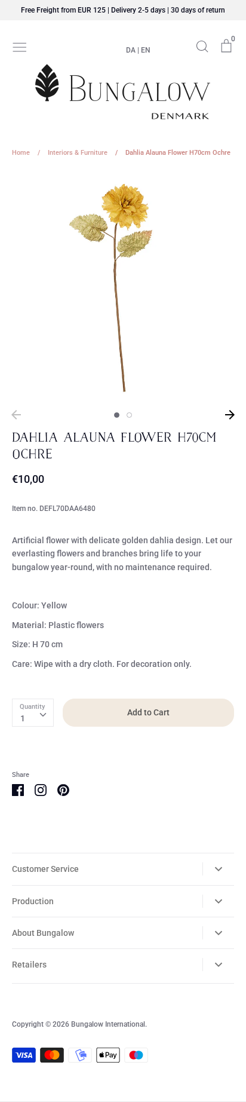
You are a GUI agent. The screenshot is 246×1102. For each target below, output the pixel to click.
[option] (123, 287)
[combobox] (33, 712)
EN (145, 50)
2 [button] (129, 415)
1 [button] (116, 415)
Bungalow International (108, 1024)
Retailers (29, 964)
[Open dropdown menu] (218, 869)
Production (33, 901)
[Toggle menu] (19, 46)
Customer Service (45, 869)
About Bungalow (43, 933)
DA (131, 50)
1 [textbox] (22, 718)
